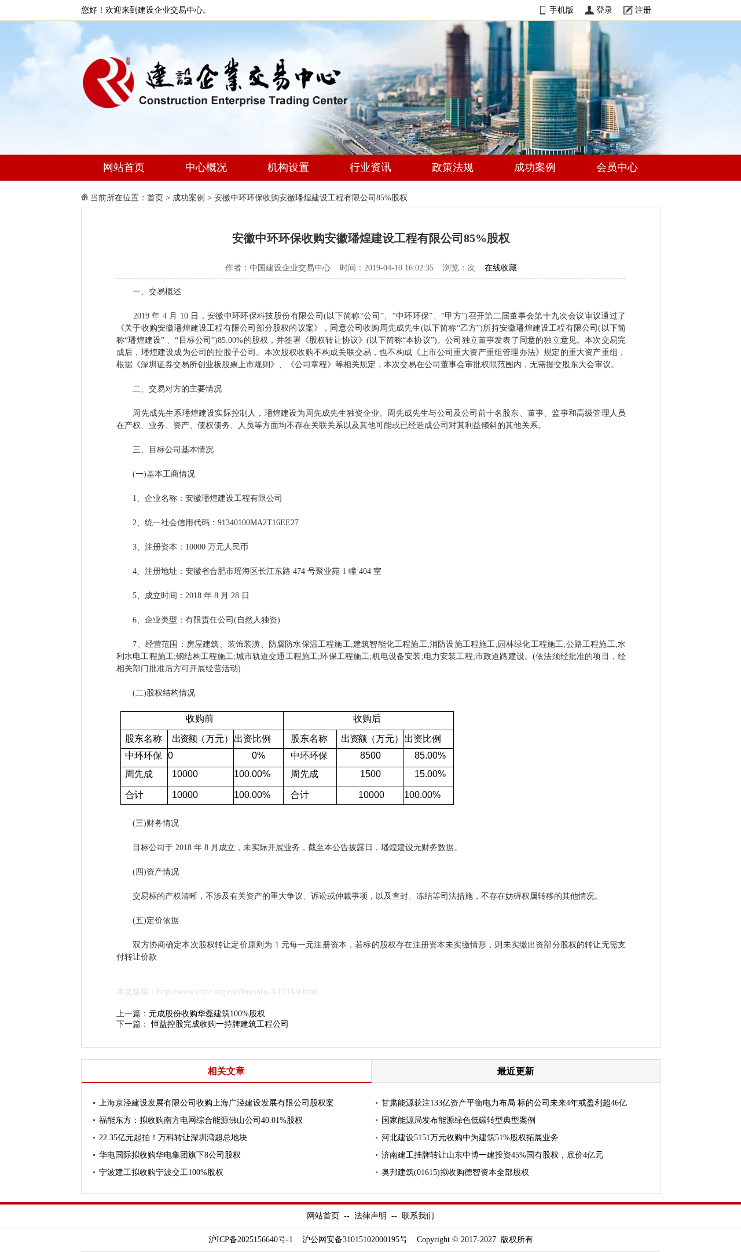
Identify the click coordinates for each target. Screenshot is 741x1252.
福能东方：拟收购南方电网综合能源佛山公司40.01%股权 (201, 1120)
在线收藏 (501, 267)
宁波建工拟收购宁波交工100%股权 (161, 1172)
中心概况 (206, 167)
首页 (155, 197)
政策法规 (453, 167)
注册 (643, 10)
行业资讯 (370, 167)
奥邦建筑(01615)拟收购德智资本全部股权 (455, 1172)
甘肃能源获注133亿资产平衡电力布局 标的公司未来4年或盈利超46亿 (504, 1103)
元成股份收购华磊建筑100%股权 (207, 1013)
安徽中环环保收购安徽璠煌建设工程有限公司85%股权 (311, 197)
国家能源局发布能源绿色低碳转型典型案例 (458, 1120)
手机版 (561, 10)
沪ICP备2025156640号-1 (250, 1239)
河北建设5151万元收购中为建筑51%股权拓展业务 (470, 1137)
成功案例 (535, 167)
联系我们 (418, 1215)
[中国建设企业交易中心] (234, 111)
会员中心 (617, 167)
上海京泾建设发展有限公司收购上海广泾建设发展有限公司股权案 (216, 1103)
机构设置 (288, 167)
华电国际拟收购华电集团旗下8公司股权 (170, 1155)
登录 (604, 10)
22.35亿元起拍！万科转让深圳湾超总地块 (173, 1137)
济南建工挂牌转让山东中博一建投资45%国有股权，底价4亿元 (492, 1155)
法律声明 (370, 1215)
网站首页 (124, 167)
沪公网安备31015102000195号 (355, 1239)
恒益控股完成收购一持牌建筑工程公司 (220, 1024)
